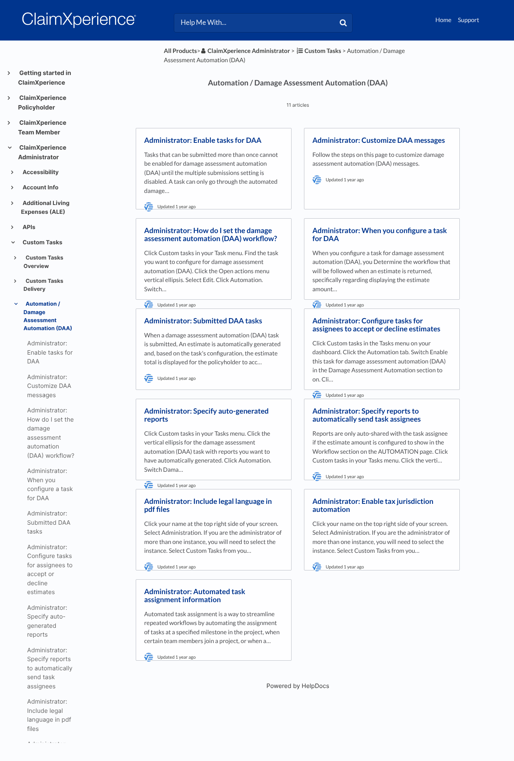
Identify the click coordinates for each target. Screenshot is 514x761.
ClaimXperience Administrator (42, 152)
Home (443, 20)
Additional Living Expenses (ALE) (45, 207)
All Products (180, 51)
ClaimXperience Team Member (42, 127)
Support (468, 20)
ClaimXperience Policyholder (42, 102)
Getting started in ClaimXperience (44, 77)
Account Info (39, 187)
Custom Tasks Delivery (43, 285)
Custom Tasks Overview (43, 262)
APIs (28, 227)
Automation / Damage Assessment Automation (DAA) (48, 316)
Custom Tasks (41, 242)
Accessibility (40, 172)
